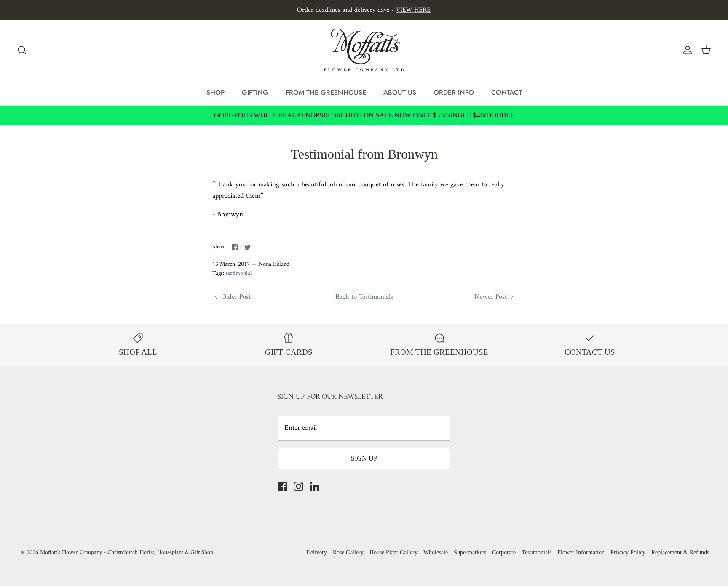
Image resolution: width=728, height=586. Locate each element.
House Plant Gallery (393, 552)
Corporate (504, 552)
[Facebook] (282, 486)
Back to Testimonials (364, 297)
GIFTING (255, 92)
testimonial (239, 273)
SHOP (215, 92)
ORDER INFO (454, 92)
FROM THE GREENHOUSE (326, 92)
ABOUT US (399, 92)
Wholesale (435, 552)
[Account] (686, 50)
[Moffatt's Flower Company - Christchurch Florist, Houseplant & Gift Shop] (364, 50)
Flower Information (581, 552)
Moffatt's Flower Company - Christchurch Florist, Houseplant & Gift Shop (126, 552)
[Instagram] (298, 486)
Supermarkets (470, 552)
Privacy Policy (627, 552)
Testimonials (536, 552)
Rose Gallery (348, 552)
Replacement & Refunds (680, 552)
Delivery (316, 552)
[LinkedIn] (314, 486)
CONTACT (506, 92)
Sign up (364, 458)
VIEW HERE (413, 10)
